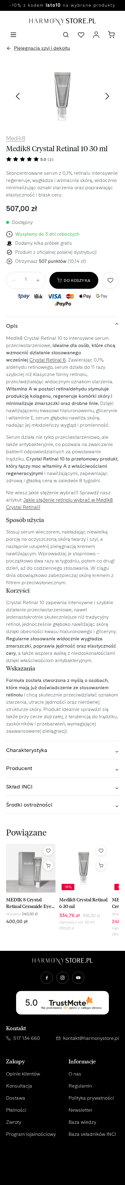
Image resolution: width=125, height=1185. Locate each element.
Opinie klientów (23, 1074)
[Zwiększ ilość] (37, 280)
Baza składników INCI (92, 1134)
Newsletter (81, 1110)
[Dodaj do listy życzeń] (110, 280)
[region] (62, 96)
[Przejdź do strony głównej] (62, 22)
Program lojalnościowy (31, 1134)
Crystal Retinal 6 (47, 360)
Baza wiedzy (82, 1122)
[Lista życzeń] (81, 34)
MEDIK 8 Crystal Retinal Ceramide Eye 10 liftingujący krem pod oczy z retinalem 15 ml (30, 902)
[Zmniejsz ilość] (13, 280)
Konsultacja (19, 1086)
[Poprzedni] (17, 96)
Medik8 (15, 138)
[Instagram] (62, 978)
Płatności (16, 1110)
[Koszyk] (111, 34)
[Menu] (13, 34)
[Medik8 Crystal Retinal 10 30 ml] (62, 96)
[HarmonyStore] (62, 961)
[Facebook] (47, 978)
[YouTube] (78, 978)
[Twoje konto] (96, 34)
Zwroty (13, 1122)
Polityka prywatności (91, 1098)
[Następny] (107, 96)
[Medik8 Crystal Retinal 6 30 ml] (84, 868)
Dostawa (15, 1098)
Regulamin (80, 1086)
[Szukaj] (65, 34)
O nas (75, 1074)
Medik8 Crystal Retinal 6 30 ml (83, 902)
